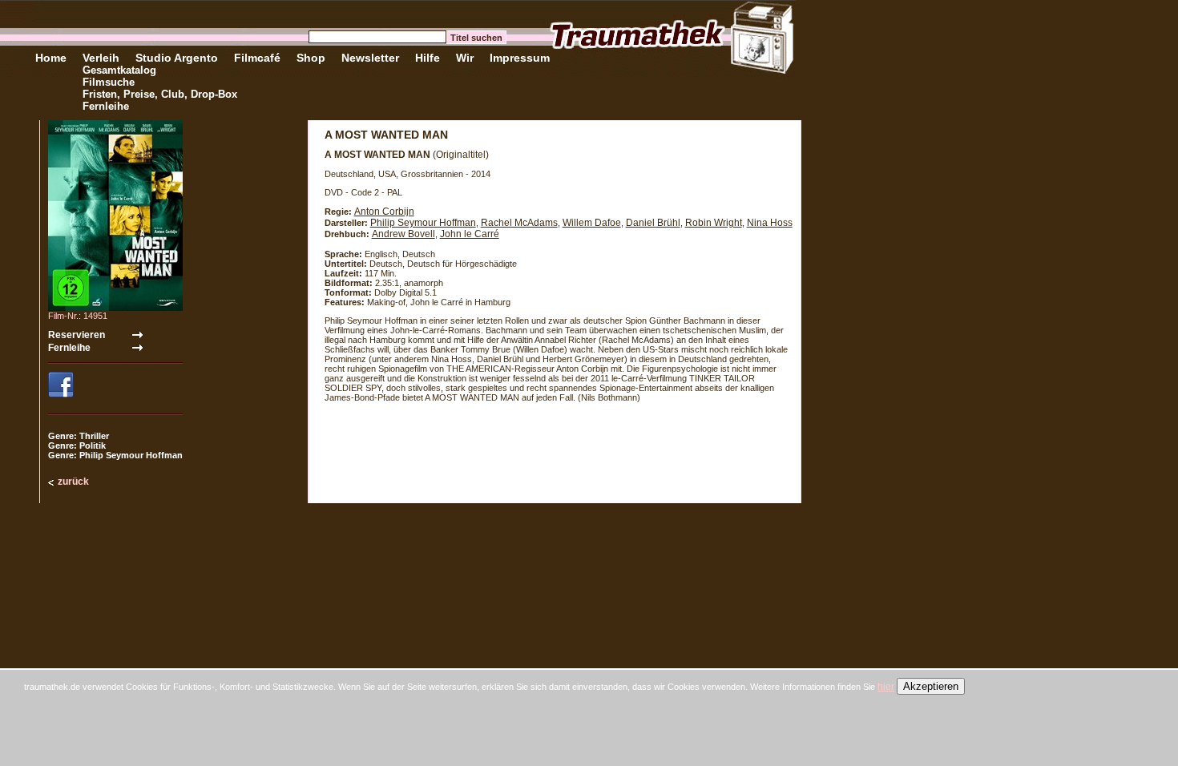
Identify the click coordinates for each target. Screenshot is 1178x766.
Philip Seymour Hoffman (423, 222)
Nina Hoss (770, 222)
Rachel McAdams (519, 222)
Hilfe (427, 57)
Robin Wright (713, 222)
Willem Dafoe (592, 222)
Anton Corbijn (384, 211)
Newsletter (370, 57)
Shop (311, 57)
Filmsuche (109, 82)
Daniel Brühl (653, 222)
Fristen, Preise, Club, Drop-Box (160, 94)
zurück (73, 481)
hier (885, 686)
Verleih (101, 57)
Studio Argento (176, 57)
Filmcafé (257, 57)
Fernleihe (106, 106)
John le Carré (469, 234)
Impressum (520, 57)
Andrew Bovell (403, 234)
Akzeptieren (930, 686)
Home (51, 57)
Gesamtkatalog (119, 70)
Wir (465, 57)
